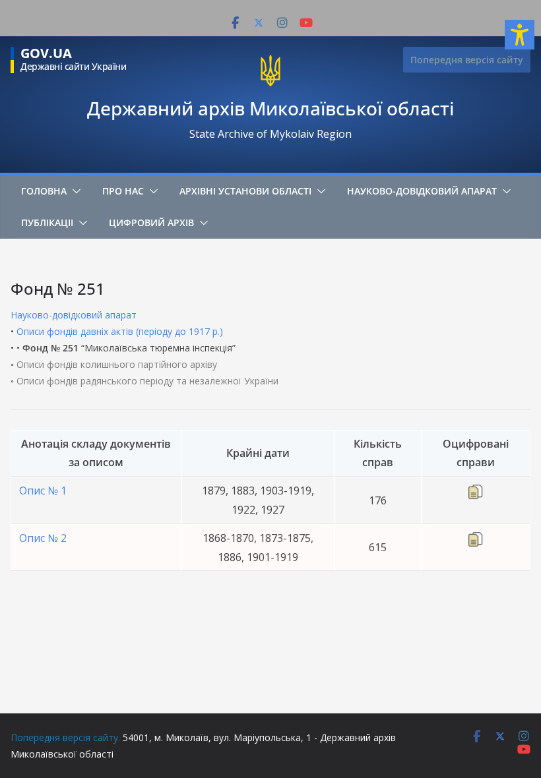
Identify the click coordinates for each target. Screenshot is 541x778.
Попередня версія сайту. (65, 737)
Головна (44, 191)
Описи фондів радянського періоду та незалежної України (147, 380)
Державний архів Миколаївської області (270, 108)
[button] (74, 191)
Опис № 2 (43, 538)
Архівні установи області (245, 191)
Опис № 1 (43, 490)
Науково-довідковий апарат (422, 191)
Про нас (123, 191)
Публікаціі (47, 222)
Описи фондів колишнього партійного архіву (116, 364)
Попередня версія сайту (466, 59)
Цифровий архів (151, 222)
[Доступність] (519, 34)
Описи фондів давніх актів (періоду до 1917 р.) (119, 331)
